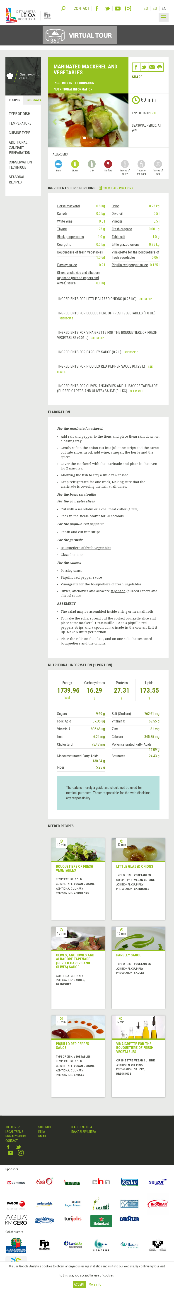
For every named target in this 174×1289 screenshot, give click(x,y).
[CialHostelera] (101, 1182)
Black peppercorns (70, 237)
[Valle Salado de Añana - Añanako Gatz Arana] (129, 1204)
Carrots (62, 213)
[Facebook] (97, 8)
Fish (153, 113)
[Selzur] (158, 1182)
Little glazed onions (125, 244)
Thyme (62, 229)
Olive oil (117, 213)
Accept (79, 1284)
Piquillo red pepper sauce (130, 265)
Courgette (64, 244)
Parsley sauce (67, 265)
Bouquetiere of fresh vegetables (80, 252)
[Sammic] (16, 1182)
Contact (11, 1141)
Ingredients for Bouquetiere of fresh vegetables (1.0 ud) (106, 313)
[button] (54, 120)
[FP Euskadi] (44, 1245)
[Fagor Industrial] (16, 1204)
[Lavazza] (129, 1218)
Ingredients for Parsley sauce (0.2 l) (90, 352)
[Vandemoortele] (44, 1204)
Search (63, 8)
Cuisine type (19, 133)
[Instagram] (128, 8)
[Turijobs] (73, 1219)
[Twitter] (107, 8)
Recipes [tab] (14, 100)
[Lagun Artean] (73, 1204)
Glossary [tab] (34, 100)
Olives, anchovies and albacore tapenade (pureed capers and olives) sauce (78, 278)
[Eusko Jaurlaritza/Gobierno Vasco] (16, 1245)
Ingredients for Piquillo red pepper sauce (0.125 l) (102, 366)
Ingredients (63, 83)
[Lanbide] (73, 1245)
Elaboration (84, 83)
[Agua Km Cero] (16, 1220)
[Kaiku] (129, 1182)
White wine (64, 221)
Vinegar (117, 221)
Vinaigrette (69, 584)
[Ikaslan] (129, 1245)
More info (95, 1284)
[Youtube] (118, 8)
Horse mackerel (68, 206)
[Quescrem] (44, 1220)
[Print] (159, 67)
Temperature (20, 123)
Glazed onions (72, 555)
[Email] (152, 67)
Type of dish (19, 114)
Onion (115, 206)
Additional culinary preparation (19, 147)
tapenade (118, 591)
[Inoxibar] (158, 1204)
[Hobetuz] (101, 1245)
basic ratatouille (83, 494)
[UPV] (158, 1245)
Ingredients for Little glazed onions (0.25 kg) (97, 299)
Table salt (118, 237)
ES (146, 8)
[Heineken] (73, 1182)
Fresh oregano (122, 229)
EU (155, 8)
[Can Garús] (101, 1204)
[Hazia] (44, 1182)
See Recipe (146, 299)
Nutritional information (73, 89)
